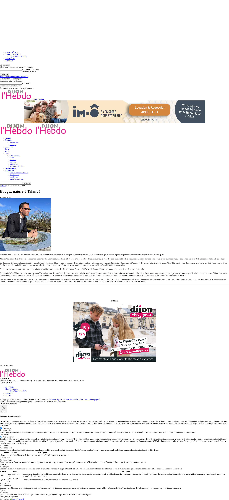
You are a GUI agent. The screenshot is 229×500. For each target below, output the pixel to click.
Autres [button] (2, 490)
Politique (8, 138)
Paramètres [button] (5, 404)
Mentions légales (55, 399)
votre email (26, 83)
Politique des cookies (70, 399)
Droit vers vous (14, 143)
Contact (9, 61)
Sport (7, 149)
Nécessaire (7, 428)
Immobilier (9, 147)
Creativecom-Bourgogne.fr (90, 399)
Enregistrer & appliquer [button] (9, 497)
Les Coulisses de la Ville (16, 166)
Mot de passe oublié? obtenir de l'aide (14, 77)
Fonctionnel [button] (4, 445)
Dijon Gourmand (14, 175)
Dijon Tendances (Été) (18, 56)
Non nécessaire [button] (5, 434)
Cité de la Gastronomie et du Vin (19, 173)
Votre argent (13, 145)
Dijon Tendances (13, 54)
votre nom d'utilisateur (30, 69)
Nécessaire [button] (4, 426)
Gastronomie (9, 170)
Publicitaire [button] (4, 483)
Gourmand (10, 59)
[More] (26, 289)
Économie (8, 140)
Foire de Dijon (14, 177)
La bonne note (14, 164)
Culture (7, 153)
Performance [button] (5, 458)
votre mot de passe (29, 72)
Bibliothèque (11, 52)
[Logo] (17, 134)
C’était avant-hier (14, 155)
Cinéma (12, 158)
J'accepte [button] (13, 404)
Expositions (13, 162)
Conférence (13, 160)
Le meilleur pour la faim (16, 179)
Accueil (3, 186)
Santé (7, 151)
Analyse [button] (3, 464)
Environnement (10, 168)
